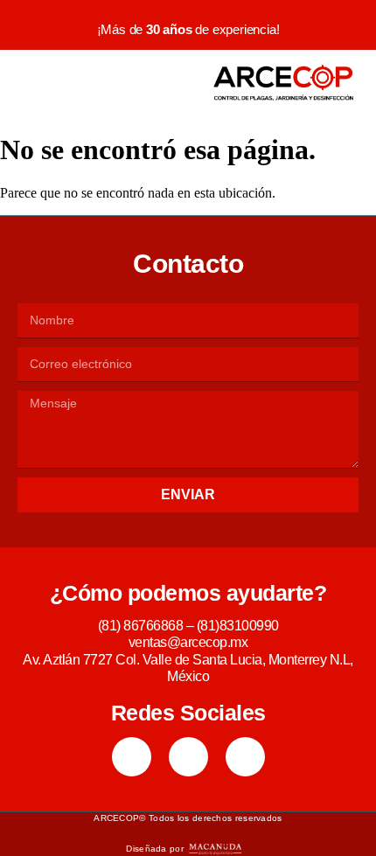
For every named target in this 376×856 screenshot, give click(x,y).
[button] (32, 82)
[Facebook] (131, 756)
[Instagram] (188, 756)
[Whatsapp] (245, 756)
